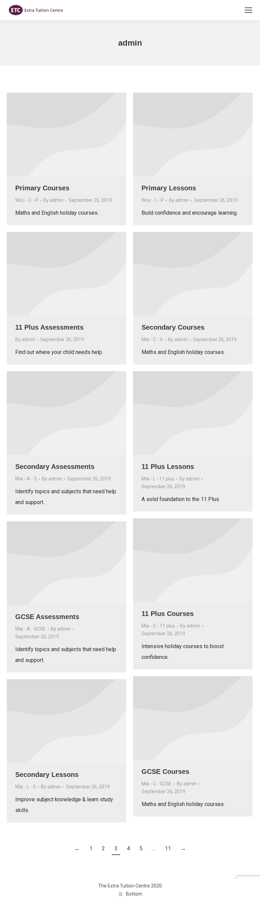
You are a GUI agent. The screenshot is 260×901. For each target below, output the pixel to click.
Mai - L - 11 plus (158, 478)
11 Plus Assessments (49, 327)
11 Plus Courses (168, 613)
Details (75, 134)
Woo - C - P (26, 200)
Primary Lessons (169, 188)
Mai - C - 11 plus (158, 626)
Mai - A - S (26, 478)
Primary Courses (42, 188)
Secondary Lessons (47, 774)
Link (57, 134)
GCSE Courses (165, 771)
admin (130, 42)
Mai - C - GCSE (157, 783)
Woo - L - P (153, 200)
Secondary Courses (173, 327)
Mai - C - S (152, 339)
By (53, 200)
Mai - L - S (25, 786)
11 (168, 848)
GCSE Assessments (47, 616)
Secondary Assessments (54, 466)
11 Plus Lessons (168, 466)
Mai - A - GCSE (30, 629)
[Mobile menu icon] (248, 10)
